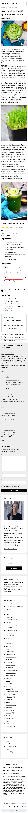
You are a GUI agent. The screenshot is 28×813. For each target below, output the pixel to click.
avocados (9, 73)
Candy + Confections (11, 625)
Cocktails (8, 633)
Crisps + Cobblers (10, 641)
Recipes (8, 699)
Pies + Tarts (9, 683)
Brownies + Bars (10, 620)
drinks (11, 334)
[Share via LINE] (2, 291)
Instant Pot (9, 662)
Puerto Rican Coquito (10, 299)
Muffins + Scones (10, 673)
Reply (2, 371)
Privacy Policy (9, 752)
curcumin (3, 164)
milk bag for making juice (15, 337)
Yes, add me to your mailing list (11, 486)
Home (7, 741)
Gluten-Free (9, 654)
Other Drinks (9, 675)
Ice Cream (8, 659)
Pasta (7, 678)
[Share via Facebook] (7, 289)
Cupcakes (8, 643)
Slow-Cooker (9, 710)
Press (7, 749)
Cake (7, 622)
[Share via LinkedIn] (13, 289)
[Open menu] (25, 3)
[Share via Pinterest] (16, 289)
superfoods (4, 60)
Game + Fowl (9, 651)
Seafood (8, 707)
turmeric (3, 75)
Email (3, 479)
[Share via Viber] (5, 291)
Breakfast (8, 617)
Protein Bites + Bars (11, 691)
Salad (7, 702)
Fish (7, 649)
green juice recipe (8, 336)
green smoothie (16, 336)
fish (11, 70)
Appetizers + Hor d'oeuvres (13, 606)
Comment (4, 454)
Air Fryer (8, 604)
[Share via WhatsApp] (22, 289)
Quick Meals (9, 697)
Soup (7, 715)
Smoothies (8, 713)
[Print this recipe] (14, 230)
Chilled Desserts (10, 630)
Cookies (8, 638)
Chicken (8, 628)
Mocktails (8, 667)
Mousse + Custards (11, 670)
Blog (7, 612)
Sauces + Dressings (11, 705)
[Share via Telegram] (25, 289)
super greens (10, 339)
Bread (7, 614)
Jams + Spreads (10, 665)
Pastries (8, 681)
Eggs (7, 646)
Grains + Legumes (11, 657)
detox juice (6, 334)
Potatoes (8, 689)
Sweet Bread (9, 718)
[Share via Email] (19, 289)
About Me (8, 744)
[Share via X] (10, 289)
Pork (7, 686)
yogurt (3, 72)
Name (3, 473)
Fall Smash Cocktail (10, 311)
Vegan (7, 721)
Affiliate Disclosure (11, 746)
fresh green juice (17, 334)
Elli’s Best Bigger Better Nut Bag (14, 279)
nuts (14, 70)
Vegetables (9, 723)
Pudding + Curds (10, 694)
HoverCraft (22, 803)
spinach (14, 149)
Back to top (14, 810)
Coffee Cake (9, 635)
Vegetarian (9, 726)
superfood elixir (17, 339)
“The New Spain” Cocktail (12, 301)
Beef (7, 609)
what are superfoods (11, 340)
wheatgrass (8, 154)
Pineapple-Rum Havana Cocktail (13, 304)
